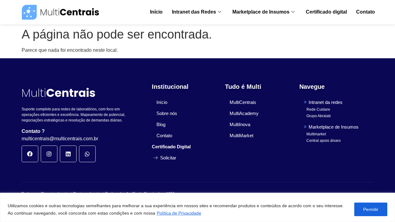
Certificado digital (326, 11)
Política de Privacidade (179, 213)
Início (156, 11)
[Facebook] (30, 154)
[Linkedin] (68, 154)
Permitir (370, 209)
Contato (365, 11)
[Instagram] (49, 154)
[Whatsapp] (87, 154)
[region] (197, 207)
